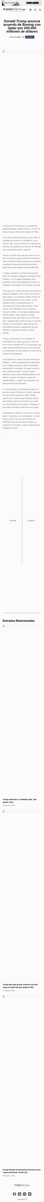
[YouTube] (29, 1194)
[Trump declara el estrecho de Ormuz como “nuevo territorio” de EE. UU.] (22, 1080)
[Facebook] (14, 1194)
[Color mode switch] (30, 10)
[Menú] (40, 10)
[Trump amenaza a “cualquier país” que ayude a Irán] (22, 710)
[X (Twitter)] (19, 1194)
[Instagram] (24, 1194)
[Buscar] (35, 10)
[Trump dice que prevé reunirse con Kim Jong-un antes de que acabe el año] (22, 895)
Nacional (29, 37)
